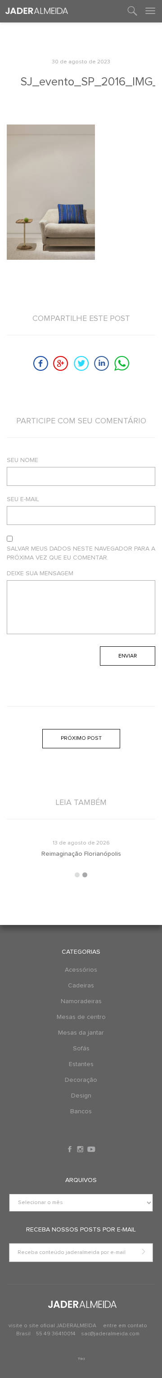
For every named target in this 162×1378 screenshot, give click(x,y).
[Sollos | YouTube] (91, 1149)
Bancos (81, 1111)
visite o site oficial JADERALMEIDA (52, 1326)
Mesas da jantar (81, 1033)
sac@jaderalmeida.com (110, 1334)
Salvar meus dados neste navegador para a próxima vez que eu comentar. (81, 553)
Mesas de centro (81, 1017)
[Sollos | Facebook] (71, 1149)
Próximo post (81, 738)
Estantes (81, 1064)
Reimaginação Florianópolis (81, 854)
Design (81, 1096)
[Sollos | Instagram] (81, 1149)
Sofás (81, 1048)
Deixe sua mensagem (40, 573)
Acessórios (81, 970)
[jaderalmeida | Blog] (36, 11)
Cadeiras (81, 985)
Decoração (81, 1080)
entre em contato (125, 1326)
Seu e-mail (23, 499)
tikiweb (81, 1359)
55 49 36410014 (56, 1334)
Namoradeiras (81, 1001)
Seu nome (22, 460)
